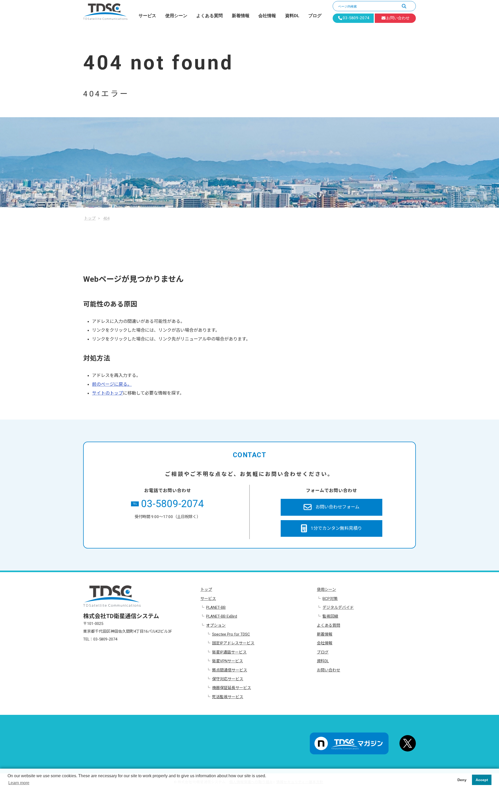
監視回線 (330, 616)
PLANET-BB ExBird (221, 616)
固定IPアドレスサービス (233, 643)
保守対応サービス (227, 679)
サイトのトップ (107, 393)
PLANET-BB (216, 607)
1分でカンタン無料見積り (336, 528)
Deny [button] (462, 780)
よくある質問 (209, 15)
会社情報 (267, 15)
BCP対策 (330, 598)
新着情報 (241, 15)
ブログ (314, 15)
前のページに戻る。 (112, 384)
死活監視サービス (227, 697)
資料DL (292, 15)
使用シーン (176, 15)
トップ (206, 589)
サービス (147, 15)
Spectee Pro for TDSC (231, 634)
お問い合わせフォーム (337, 506)
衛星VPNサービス (227, 661)
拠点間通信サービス (229, 670)
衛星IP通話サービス (229, 652)
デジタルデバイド (338, 607)
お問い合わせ (328, 670)
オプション (216, 625)
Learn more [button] (18, 783)
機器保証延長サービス (231, 687)
